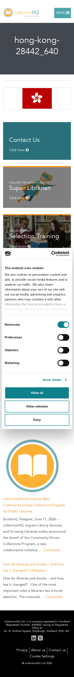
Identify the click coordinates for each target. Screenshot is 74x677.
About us (38, 650)
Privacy (22, 650)
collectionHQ (21, 13)
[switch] (63, 337)
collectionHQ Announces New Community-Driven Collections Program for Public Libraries (34, 505)
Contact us (57, 650)
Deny (37, 420)
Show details (52, 379)
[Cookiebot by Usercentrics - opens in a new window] (52, 253)
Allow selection (37, 406)
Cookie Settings (42, 656)
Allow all (37, 392)
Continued (51, 550)
